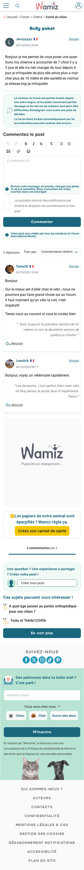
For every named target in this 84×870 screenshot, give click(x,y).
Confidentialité (42, 816)
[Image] (8, 151)
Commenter (42, 221)
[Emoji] (28, 151)
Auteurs (42, 798)
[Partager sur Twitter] (34, 660)
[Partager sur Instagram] (42, 660)
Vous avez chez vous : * (42, 707)
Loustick (22, 361)
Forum (25, 17)
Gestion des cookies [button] (42, 834)
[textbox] (42, 169)
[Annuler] (8, 143)
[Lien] (18, 151)
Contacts (42, 807)
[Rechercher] (17, 5)
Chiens (37, 17)
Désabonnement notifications (42, 843)
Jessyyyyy (24, 39)
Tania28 (22, 266)
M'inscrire (42, 732)
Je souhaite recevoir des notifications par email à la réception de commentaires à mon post (44, 206)
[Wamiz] (49, 5)
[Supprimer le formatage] (51, 143)
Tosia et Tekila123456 (28, 620)
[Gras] (26, 143)
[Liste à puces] (61, 143)
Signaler (74, 39)
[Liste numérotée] (69, 143)
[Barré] (41, 143)
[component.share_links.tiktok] (50, 660)
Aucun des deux (64, 716)
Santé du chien (56, 17)
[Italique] (33, 143)
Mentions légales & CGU (42, 825)
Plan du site (42, 860)
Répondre (17, 343)
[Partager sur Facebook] (26, 660)
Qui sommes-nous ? (42, 789)
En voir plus (42, 633)
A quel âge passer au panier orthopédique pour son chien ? (43, 609)
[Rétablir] (15, 143)
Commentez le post (23, 134)
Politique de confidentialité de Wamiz (50, 748)
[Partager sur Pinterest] (58, 660)
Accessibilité (42, 851)
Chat (42, 716)
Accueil (12, 17)
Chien (20, 716)
